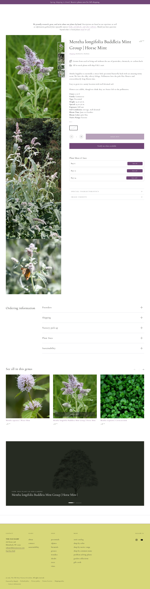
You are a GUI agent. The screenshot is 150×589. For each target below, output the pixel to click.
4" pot (74, 128)
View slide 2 (78, 501)
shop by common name (83, 551)
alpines (54, 543)
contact (31, 543)
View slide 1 (71, 501)
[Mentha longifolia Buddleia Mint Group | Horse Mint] (75, 396)
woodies (54, 554)
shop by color (79, 543)
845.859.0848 (10, 551)
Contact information (14, 584)
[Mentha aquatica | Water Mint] (28, 396)
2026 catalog (78, 539)
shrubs (53, 558)
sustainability (33, 547)
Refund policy (24, 581)
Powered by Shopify (12, 581)
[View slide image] (75, 473)
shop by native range (82, 547)
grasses (53, 551)
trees (53, 562)
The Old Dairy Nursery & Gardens (21, 578)
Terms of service (47, 581)
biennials (54, 547)
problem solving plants (83, 554)
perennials (55, 539)
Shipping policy (59, 581)
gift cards (77, 562)
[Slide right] (141, 369)
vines (53, 566)
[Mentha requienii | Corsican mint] (122, 396)
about (30, 539)
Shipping (72, 54)
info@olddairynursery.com (15, 548)
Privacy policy (35, 581)
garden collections (81, 558)
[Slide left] (136, 369)
